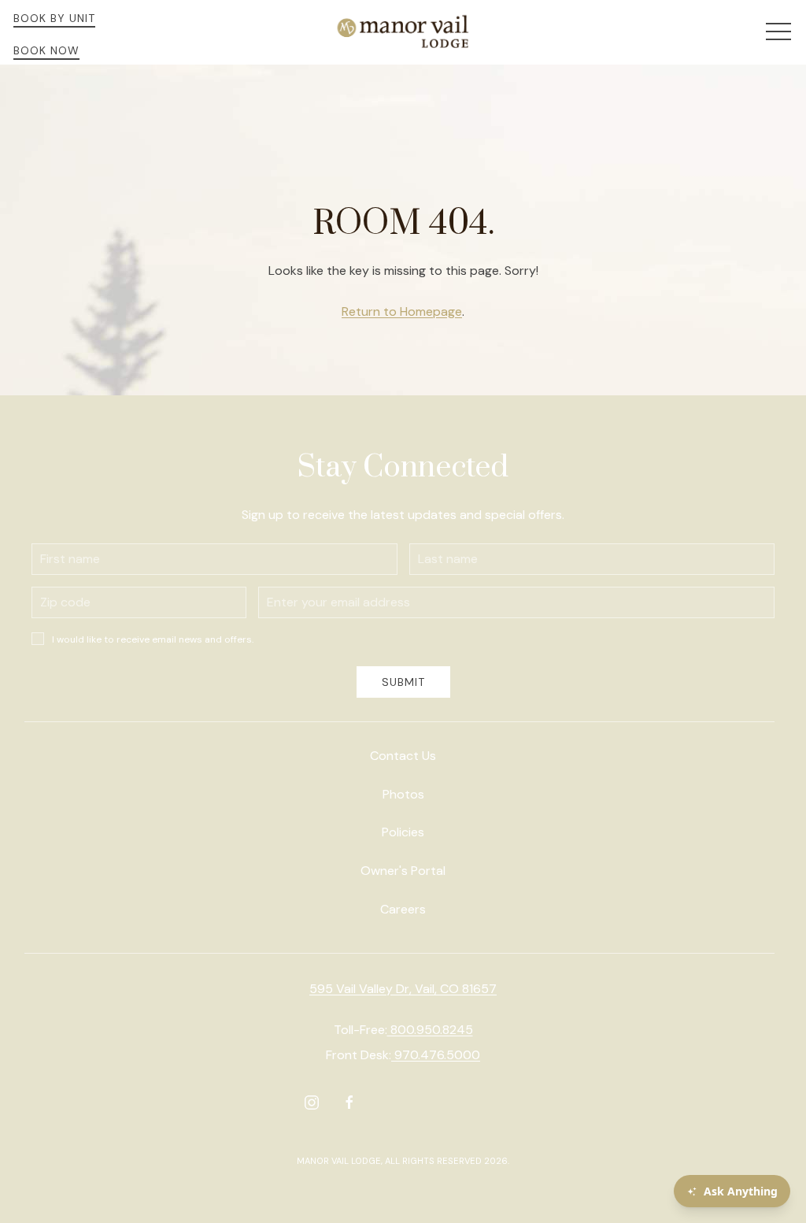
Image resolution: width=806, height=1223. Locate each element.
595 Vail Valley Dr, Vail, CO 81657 (403, 988)
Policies (403, 832)
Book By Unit (54, 18)
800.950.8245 (430, 1029)
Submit (403, 682)
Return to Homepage (402, 311)
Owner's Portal (403, 870)
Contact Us (403, 755)
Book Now (46, 50)
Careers (403, 909)
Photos (403, 794)
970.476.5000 (435, 1055)
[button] (778, 32)
